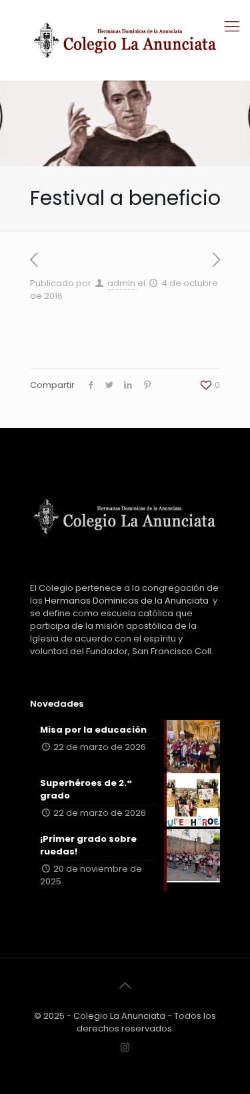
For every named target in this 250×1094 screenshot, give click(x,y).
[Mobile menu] (232, 26)
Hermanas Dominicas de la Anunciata (127, 600)
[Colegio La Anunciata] (125, 40)
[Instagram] (125, 1047)
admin (121, 283)
